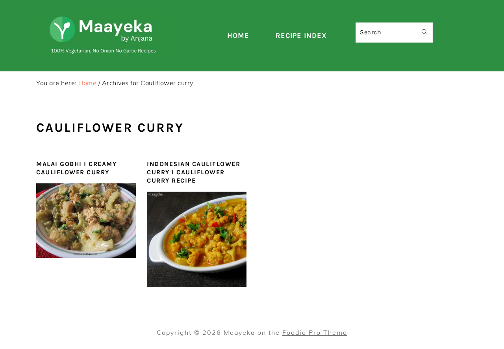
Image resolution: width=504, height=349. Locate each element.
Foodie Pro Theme (314, 332)
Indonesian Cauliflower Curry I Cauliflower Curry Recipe (193, 172)
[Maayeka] (104, 56)
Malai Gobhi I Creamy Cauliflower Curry (76, 168)
